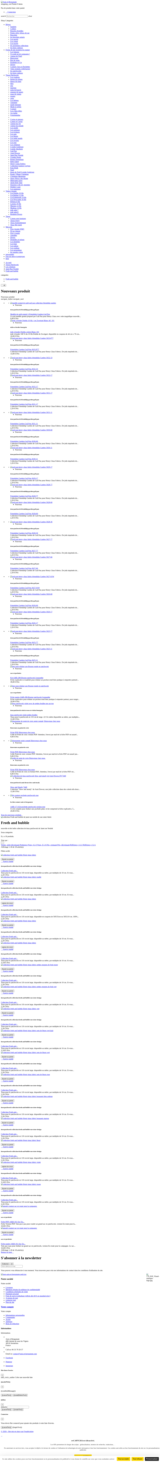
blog (7, 259)
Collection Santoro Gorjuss (20, 166)
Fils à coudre (15, 233)
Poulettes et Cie (16, 62)
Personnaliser (152, 1459)
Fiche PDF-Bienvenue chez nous (22, 732)
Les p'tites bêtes (16, 111)
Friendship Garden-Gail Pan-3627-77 (24, 551)
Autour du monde (16, 126)
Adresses (9, 1322)
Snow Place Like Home (19, 178)
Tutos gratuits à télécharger (20, 69)
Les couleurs (15, 77)
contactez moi (11, 1300)
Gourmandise (15, 115)
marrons (13, 88)
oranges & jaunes (16, 92)
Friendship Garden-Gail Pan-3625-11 (24, 660)
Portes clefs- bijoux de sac (20, 33)
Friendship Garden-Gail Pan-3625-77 (24, 642)
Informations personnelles (15, 1315)
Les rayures (14, 141)
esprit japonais (15, 105)
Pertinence (24, 845)
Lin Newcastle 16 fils (18, 200)
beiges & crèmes (16, 79)
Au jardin (13, 113)
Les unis (13, 134)
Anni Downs (15, 153)
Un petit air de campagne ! (20, 54)
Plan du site (10, 1302)
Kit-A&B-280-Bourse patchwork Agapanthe (26, 678)
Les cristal (14, 41)
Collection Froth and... (9, 871)
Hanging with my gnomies (20, 185)
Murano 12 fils (15, 206)
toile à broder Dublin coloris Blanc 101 (24, 332)
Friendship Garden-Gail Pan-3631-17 (24, 404)
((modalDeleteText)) (20, 1395)
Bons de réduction (12, 1324)
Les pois (13, 143)
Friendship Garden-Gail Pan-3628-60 (24, 514)
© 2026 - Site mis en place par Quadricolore (17, 1431)
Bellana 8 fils (15, 202)
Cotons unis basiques (18, 219)
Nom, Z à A (42, 845)
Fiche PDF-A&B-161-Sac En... (12, 1222)
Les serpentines (16, 250)
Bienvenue (14, 58)
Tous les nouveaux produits (12, 815)
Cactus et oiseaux (16, 119)
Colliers (13, 29)
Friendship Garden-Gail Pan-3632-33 (24, 369)
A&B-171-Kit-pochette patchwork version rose (27, 807)
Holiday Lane (15, 187)
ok (3, 285)
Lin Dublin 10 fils (17, 193)
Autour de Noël (16, 56)
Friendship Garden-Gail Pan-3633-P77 (24, 350)
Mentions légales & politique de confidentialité (23, 1290)
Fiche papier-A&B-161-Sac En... (13, 1244)
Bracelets (13, 35)
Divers (12, 65)
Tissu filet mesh (16, 225)
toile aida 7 (14, 210)
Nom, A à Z (32, 845)
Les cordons (14, 248)
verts (12, 98)
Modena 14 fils (15, 208)
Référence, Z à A (89, 845)
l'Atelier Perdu (15, 157)
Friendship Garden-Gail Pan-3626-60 (24, 605)
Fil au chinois (15, 231)
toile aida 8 (14, 212)
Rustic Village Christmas (19, 174)
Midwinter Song (16, 181)
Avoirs (8, 1319)
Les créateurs (15, 145)
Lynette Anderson (16, 147)
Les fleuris (14, 136)
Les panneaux (15, 189)
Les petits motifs (16, 138)
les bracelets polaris (17, 37)
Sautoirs (13, 27)
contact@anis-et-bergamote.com (25, 1354)
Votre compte (7, 1307)
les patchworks (15, 71)
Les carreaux (15, 130)
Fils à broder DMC (17, 229)
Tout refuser (137, 1459)
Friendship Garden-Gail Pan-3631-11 (24, 424)
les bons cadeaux (16, 48)
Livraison (9, 1288)
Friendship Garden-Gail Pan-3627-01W (25, 588)
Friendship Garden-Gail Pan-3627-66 (24, 568)
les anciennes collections (19, 46)
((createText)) (17, 1409)
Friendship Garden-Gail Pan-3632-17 (24, 387)
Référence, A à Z (76, 845)
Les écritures (15, 132)
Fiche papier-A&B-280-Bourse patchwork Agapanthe (30, 697)
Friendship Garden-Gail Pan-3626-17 (24, 623)
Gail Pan (13, 151)
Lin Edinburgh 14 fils (18, 197)
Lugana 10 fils (15, 204)
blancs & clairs (15, 81)
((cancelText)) (6, 1395)
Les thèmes (14, 100)
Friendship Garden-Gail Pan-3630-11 (24, 459)
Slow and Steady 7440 (18, 787)
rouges (12, 96)
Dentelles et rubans (17, 240)
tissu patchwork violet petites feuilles (23, 715)
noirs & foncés (15, 90)
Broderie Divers (16, 214)
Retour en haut (7, 1252)
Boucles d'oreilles (16, 31)
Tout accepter (123, 1459)
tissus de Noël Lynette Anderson (22, 172)
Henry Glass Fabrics (17, 164)
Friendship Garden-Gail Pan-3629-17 (24, 478)
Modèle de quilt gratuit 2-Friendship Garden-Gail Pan (30, 314)
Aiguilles (13, 235)
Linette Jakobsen (16, 149)
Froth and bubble (12, 279)
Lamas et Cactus (16, 122)
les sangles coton (16, 252)
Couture (13, 109)
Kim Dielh (14, 168)
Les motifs (14, 128)
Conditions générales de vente (17, 1292)
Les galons (14, 246)
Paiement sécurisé (12, 1294)
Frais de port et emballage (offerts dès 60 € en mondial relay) (28, 1296)
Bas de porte (15, 60)
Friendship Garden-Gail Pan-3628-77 (24, 496)
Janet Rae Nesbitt (16, 155)
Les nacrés (14, 39)
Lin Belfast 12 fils (17, 195)
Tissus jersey (15, 221)
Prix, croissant (52, 845)
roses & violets (15, 94)
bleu (11, 84)
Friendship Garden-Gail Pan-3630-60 (24, 441)
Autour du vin (15, 124)
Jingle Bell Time (16, 183)
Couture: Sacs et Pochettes (20, 67)
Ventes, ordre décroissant (10, 845)
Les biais (13, 244)
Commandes (10, 1317)
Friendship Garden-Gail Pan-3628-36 (24, 533)
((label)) (4, 1407)
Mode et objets (15, 107)
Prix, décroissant (63, 845)
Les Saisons (14, 52)
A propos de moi (12, 1298)
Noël (12, 170)
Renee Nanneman (17, 159)
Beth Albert (14, 162)
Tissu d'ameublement (18, 223)
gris (11, 86)
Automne (13, 103)
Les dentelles (15, 242)
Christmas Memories (18, 176)
